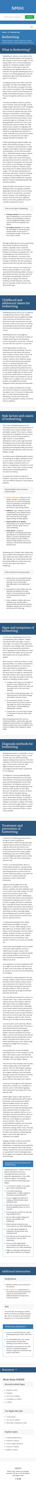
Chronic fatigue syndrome (14, 1444)
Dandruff (9, 1393)
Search (29, 17)
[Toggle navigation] (31, 27)
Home (4, 32)
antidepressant (13, 1290)
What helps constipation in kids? (16, 1423)
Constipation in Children (14, 1399)
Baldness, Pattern (12, 1450)
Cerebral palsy (11, 1417)
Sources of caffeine (12, 1447)
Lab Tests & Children (13, 1396)
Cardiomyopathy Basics (14, 1438)
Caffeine (9, 1402)
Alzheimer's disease (12, 1441)
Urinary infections (12, 497)
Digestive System (12, 1390)
